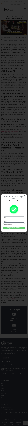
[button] (24, 195)
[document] (14, 213)
